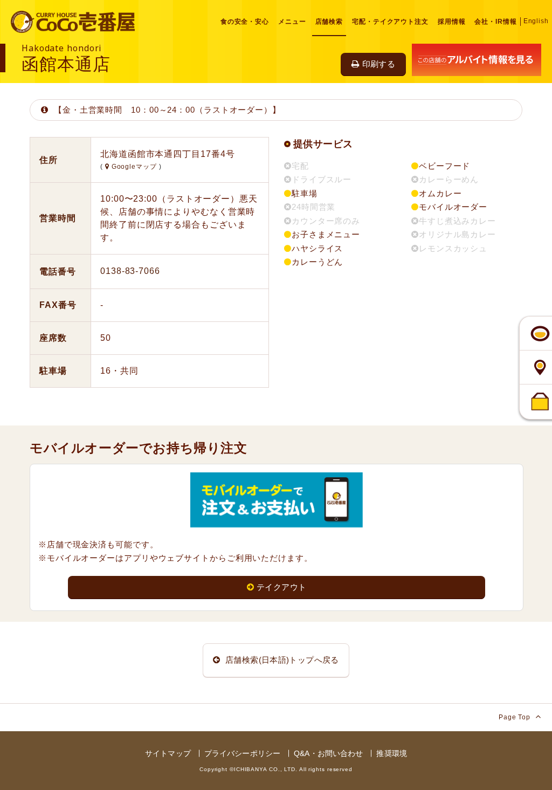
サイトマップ (168, 753)
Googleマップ (134, 166)
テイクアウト (281, 587)
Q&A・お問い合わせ (328, 753)
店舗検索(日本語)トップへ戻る (281, 659)
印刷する (379, 63)
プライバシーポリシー (242, 753)
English (536, 21)
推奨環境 (391, 753)
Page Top (516, 717)
